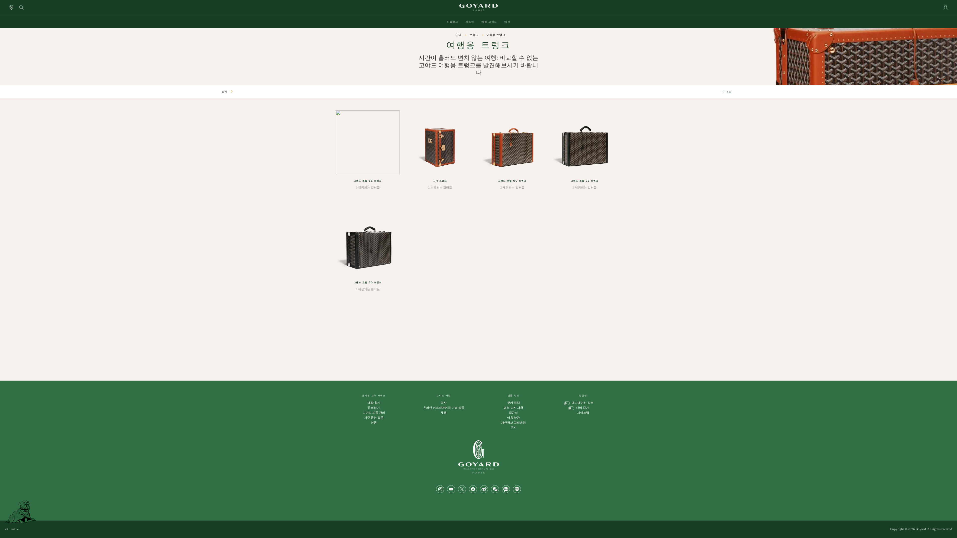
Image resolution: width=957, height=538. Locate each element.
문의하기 (374, 407)
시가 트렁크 (440, 180)
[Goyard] (478, 456)
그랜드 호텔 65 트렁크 (368, 180)
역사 (444, 403)
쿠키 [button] (513, 427)
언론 (374, 422)
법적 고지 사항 (513, 407)
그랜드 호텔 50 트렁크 (368, 282)
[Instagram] (440, 489)
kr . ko (10, 529)
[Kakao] (506, 489)
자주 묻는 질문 (374, 417)
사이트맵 (583, 412)
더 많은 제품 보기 (474, 323)
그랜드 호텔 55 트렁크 (584, 180)
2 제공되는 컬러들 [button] (368, 187)
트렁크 (474, 35)
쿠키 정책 (513, 403)
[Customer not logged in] (945, 7)
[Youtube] (451, 489)
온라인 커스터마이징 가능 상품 (443, 407)
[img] (21, 7)
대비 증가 (582, 407)
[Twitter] (462, 489)
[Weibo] (484, 489)
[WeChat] (495, 489)
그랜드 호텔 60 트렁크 (512, 180)
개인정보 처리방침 (513, 422)
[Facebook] (473, 489)
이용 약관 (513, 417)
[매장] (11, 7)
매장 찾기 (374, 403)
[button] (452, 21)
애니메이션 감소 (582, 403)
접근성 (513, 412)
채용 (444, 412)
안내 (459, 35)
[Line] (517, 489)
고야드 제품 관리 (374, 412)
